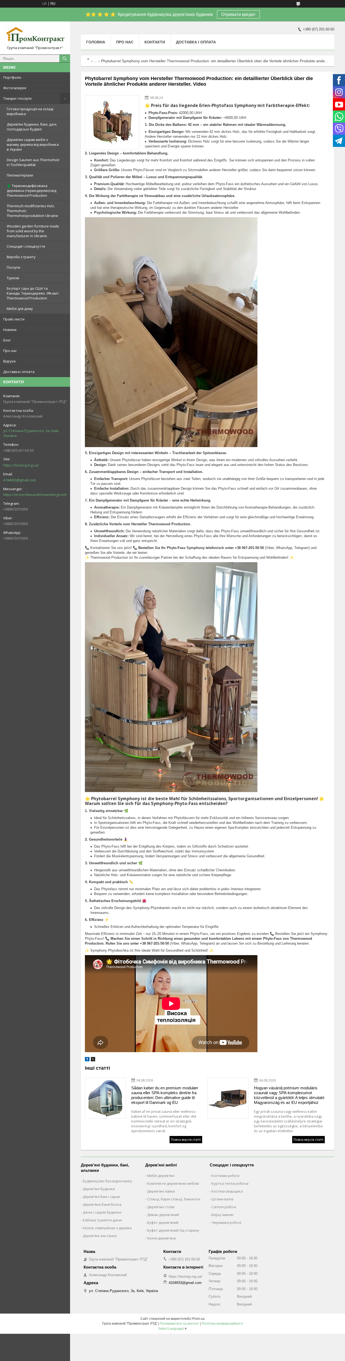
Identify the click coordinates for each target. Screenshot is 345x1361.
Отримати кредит (238, 14)
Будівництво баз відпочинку (107, 1181)
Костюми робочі (225, 1175)
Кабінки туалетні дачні (102, 1220)
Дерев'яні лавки (161, 1191)
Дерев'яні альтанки (100, 1235)
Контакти (154, 42)
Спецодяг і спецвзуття (26, 246)
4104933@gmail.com (19, 480)
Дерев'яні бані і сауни (101, 1196)
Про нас (10, 350)
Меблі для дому (20, 308)
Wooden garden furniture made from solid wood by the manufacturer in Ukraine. (33, 231)
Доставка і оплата (18, 371)
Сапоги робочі (224, 1206)
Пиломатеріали (20, 175)
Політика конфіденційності (222, 1323)
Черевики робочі (226, 1222)
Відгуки (9, 361)
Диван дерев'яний (163, 1214)
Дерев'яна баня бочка (102, 1204)
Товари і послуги (17, 98)
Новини (9, 329)
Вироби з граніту (21, 256)
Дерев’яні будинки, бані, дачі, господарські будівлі (32, 127)
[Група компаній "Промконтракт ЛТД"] (35, 35)
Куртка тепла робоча (230, 1183)
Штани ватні (222, 1199)
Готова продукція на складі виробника (30, 111)
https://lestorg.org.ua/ (21, 465)
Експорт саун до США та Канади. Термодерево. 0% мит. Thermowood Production (33, 293)
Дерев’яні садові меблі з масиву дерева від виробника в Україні (33, 144)
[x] (93, 1060)
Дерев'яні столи (160, 1206)
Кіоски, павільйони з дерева (107, 1227)
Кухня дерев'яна (161, 1238)
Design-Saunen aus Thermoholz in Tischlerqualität (33, 162)
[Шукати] (64, 58)
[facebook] (87, 1060)
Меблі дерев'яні (160, 1175)
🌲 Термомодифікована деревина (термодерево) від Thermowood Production (31, 190)
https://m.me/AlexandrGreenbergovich (35, 494)
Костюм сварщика (227, 1191)
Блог (7, 340)
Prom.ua (198, 1319)
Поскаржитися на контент (179, 1323)
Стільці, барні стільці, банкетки (173, 1199)
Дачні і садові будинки (102, 1212)
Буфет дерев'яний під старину (173, 1230)
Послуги (13, 267)
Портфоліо (12, 77)
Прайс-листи (14, 319)
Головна (95, 42)
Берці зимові (222, 1214)
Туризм (13, 277)
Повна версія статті (186, 1139)
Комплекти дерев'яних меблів (173, 1183)
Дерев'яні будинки (99, 1188)
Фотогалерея (14, 87)
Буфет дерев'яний (162, 1222)
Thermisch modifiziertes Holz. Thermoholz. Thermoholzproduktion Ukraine (32, 210)
